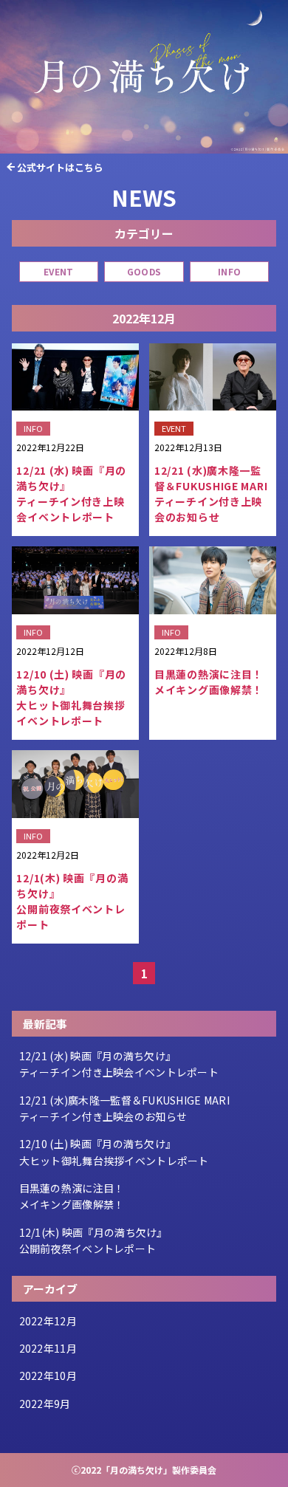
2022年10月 (48, 1375)
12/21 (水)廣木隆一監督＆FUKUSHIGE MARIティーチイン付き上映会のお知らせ (124, 1108)
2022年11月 (48, 1348)
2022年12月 (48, 1320)
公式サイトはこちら (60, 167)
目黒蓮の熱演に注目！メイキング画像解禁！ (72, 1196)
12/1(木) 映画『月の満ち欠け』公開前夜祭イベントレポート (93, 1240)
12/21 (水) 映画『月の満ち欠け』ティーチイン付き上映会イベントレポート (119, 1063)
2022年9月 (45, 1403)
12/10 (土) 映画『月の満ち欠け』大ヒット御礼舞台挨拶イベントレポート (114, 1151)
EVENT (58, 271)
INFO (229, 271)
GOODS (144, 271)
